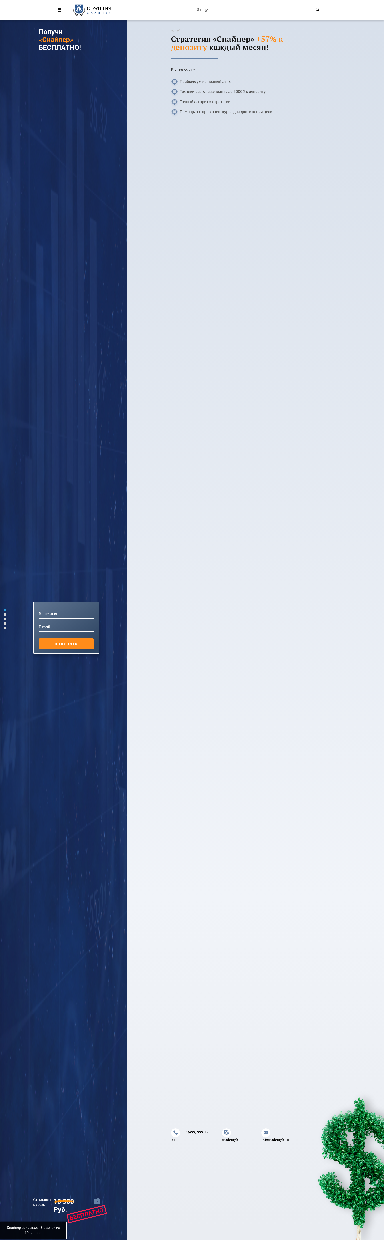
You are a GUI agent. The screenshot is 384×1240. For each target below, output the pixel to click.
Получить (66, 643)
